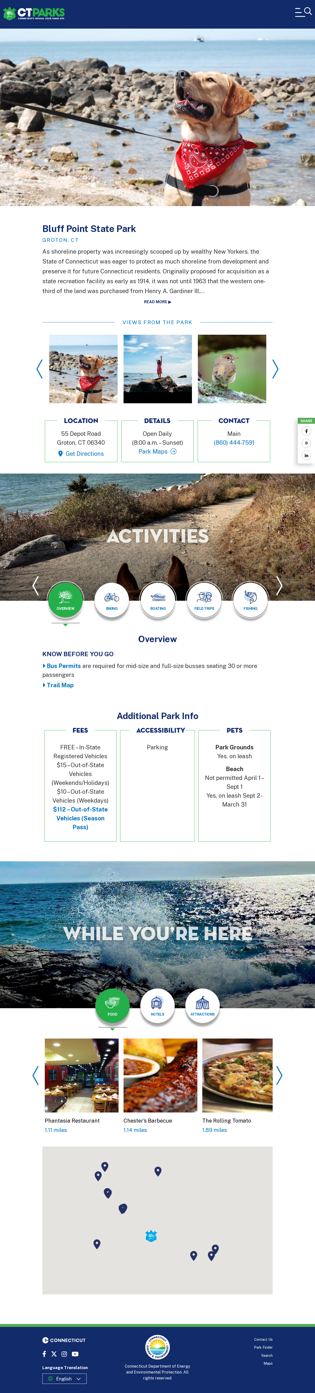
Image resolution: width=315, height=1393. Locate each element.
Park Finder (263, 1347)
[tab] (65, 600)
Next (275, 369)
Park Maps (153, 451)
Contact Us (263, 1339)
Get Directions (85, 453)
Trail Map (60, 685)
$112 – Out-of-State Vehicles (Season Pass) (80, 818)
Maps (268, 1363)
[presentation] (65, 603)
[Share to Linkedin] (306, 455)
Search (267, 1355)
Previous (39, 369)
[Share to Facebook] (306, 431)
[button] (122, 1209)
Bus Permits (64, 665)
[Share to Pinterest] (306, 443)
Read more (155, 302)
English (64, 1378)
